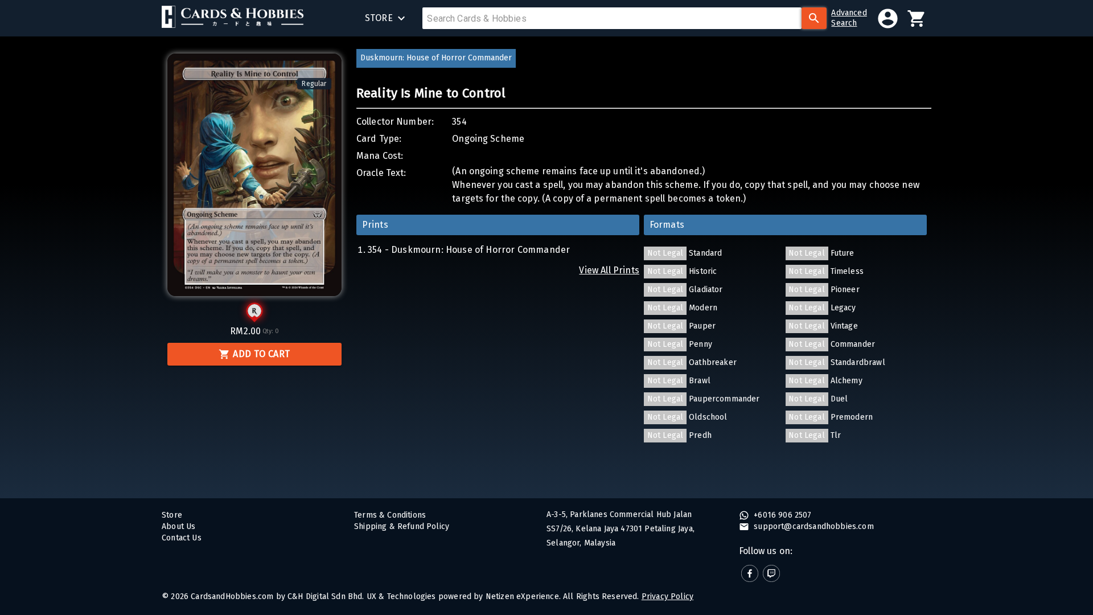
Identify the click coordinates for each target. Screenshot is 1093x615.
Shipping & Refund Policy (401, 526)
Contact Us (182, 538)
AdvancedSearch (848, 18)
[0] (916, 18)
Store (172, 515)
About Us (178, 526)
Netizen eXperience (522, 596)
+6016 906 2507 (781, 515)
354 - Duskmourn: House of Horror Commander (469, 249)
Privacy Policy (667, 596)
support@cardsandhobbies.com (812, 526)
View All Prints (609, 270)
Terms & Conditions (390, 515)
